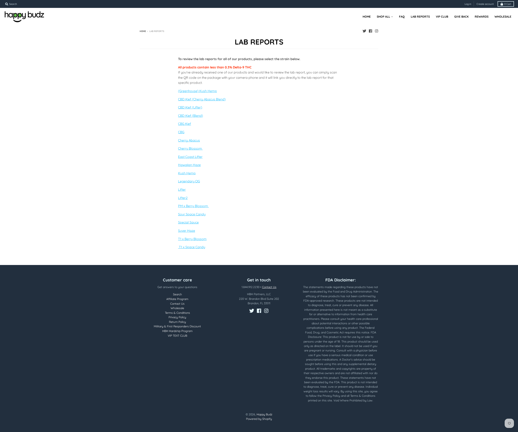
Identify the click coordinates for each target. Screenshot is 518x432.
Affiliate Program (177, 299)
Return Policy (177, 322)
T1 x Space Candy (191, 247)
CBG (181, 132)
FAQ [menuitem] (402, 16)
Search (177, 294)
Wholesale (177, 308)
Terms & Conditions (177, 313)
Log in (468, 3)
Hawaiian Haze (189, 165)
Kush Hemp (187, 173)
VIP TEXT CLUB (177, 335)
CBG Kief (184, 124)
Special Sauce (188, 222)
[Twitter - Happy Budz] (364, 31)
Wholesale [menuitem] (503, 16)
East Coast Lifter (190, 157)
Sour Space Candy (192, 214)
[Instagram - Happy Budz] (376, 31)
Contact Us (177, 303)
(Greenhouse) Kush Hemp (197, 91)
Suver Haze (186, 231)
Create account (485, 3)
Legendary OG (189, 181)
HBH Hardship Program (177, 331)
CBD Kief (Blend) (190, 116)
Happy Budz (264, 414)
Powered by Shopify (259, 419)
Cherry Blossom (190, 148)
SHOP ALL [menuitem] (383, 16)
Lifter (182, 189)
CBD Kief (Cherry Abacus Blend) (202, 99)
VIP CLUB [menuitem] (442, 16)
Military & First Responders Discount (177, 326)
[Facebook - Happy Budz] (370, 31)
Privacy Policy (177, 317)
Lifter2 (183, 198)
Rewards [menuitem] (481, 16)
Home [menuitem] (367, 16)
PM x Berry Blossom (193, 206)
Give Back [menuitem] (461, 16)
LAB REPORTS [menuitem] (420, 16)
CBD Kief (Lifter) (190, 107)
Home (143, 31)
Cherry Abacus (189, 140)
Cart (507, 3)
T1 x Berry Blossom (192, 239)
